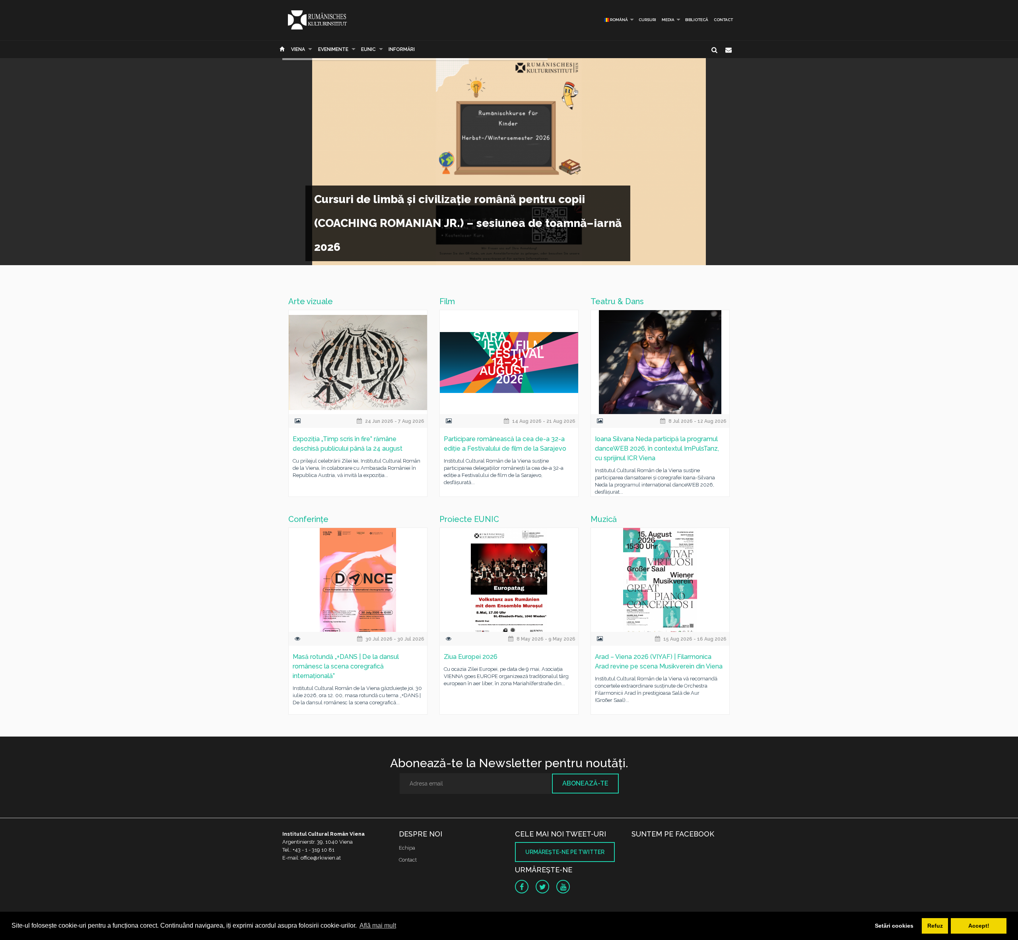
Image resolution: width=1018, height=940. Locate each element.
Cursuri (647, 20)
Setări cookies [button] (894, 925)
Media (668, 20)
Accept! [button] (978, 925)
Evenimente (333, 49)
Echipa (407, 848)
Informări (402, 49)
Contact (723, 20)
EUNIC (368, 49)
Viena (298, 49)
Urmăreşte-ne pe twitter (564, 852)
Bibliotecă (696, 20)
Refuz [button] (935, 925)
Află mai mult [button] (377, 925)
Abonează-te (585, 783)
